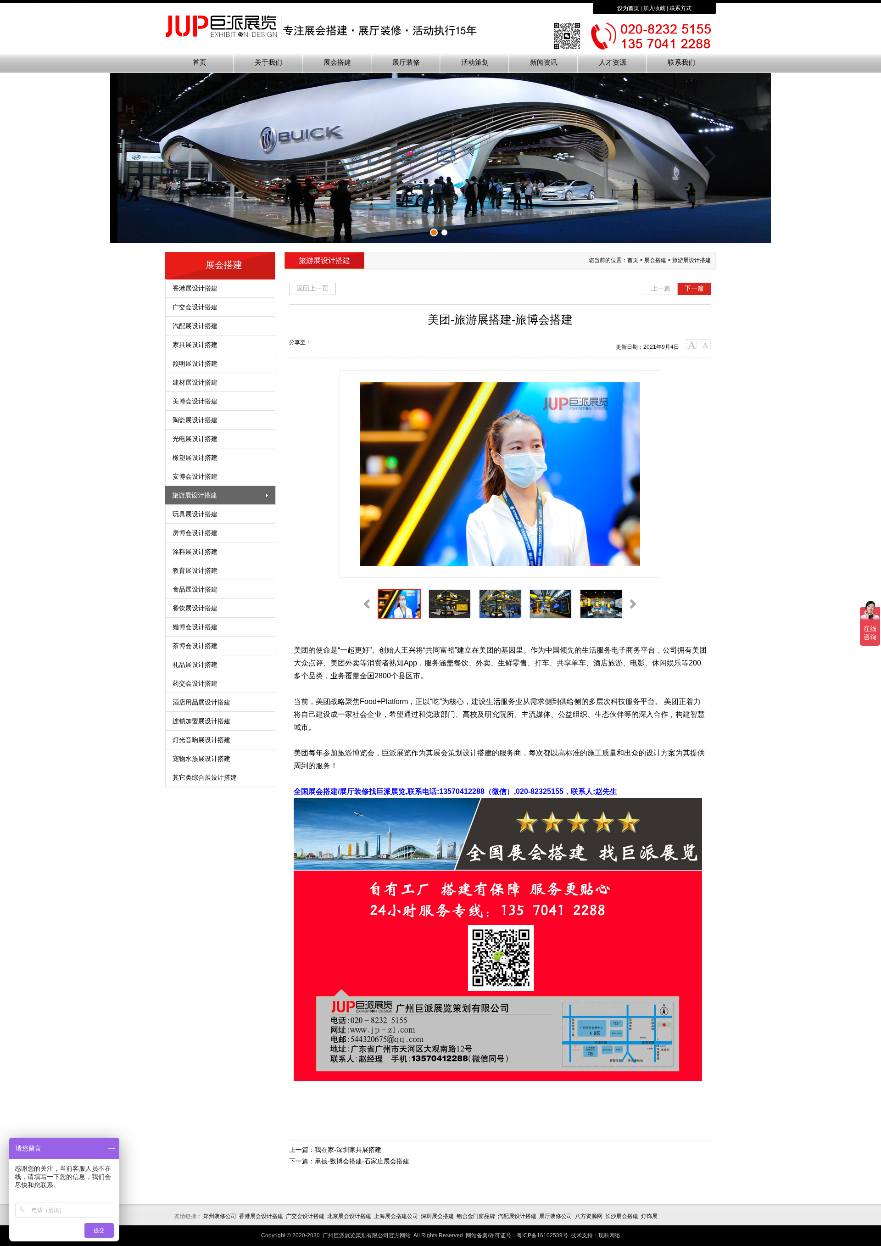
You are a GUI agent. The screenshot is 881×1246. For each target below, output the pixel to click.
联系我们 (681, 62)
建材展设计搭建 (195, 382)
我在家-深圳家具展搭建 (348, 1149)
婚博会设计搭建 (195, 627)
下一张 (709, 156)
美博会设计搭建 (195, 401)
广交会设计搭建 (195, 307)
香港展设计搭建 (195, 288)
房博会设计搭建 (195, 532)
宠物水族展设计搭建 (201, 758)
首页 (199, 62)
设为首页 (628, 8)
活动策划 (475, 62)
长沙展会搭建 (621, 1216)
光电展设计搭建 (195, 438)
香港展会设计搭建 (261, 1216)
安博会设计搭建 (195, 476)
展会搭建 (337, 62)
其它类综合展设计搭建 (205, 777)
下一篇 (694, 288)
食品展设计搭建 (195, 589)
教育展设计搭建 (195, 570)
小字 (705, 345)
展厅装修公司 (555, 1216)
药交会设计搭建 (195, 683)
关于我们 (268, 62)
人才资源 (612, 62)
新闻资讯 (544, 62)
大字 (691, 345)
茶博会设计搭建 (195, 645)
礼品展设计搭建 (195, 664)
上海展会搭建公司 (396, 1216)
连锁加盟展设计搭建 (201, 721)
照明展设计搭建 (195, 363)
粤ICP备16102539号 (542, 1235)
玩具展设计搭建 (195, 514)
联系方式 (680, 8)
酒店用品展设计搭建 (201, 702)
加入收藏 (654, 8)
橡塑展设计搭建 (195, 457)
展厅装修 (406, 62)
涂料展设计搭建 (195, 551)
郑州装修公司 (219, 1216)
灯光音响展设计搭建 (201, 739)
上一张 (172, 156)
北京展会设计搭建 (349, 1216)
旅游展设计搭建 (194, 495)
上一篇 (660, 288)
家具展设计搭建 (195, 344)
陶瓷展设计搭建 (195, 420)
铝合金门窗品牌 (476, 1216)
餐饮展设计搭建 (195, 608)
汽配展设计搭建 (195, 326)
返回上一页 (312, 288)
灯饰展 (649, 1216)
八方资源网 (588, 1216)
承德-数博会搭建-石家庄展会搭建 (362, 1161)
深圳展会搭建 (437, 1216)
